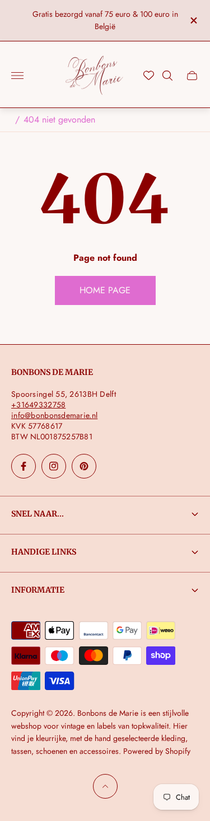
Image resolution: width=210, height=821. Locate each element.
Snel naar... (37, 514)
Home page (105, 290)
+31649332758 (38, 404)
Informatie (37, 590)
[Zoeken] (167, 75)
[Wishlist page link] (148, 75)
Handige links (43, 552)
